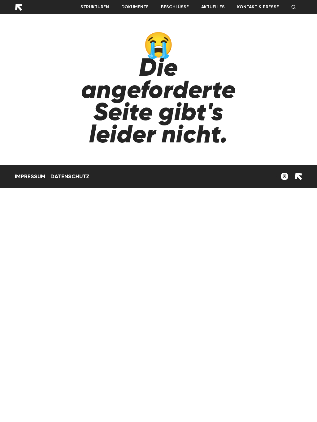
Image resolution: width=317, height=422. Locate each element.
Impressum (30, 176)
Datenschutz (69, 176)
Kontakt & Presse (258, 7)
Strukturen (94, 7)
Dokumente (135, 7)
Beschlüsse (175, 7)
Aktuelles (213, 7)
